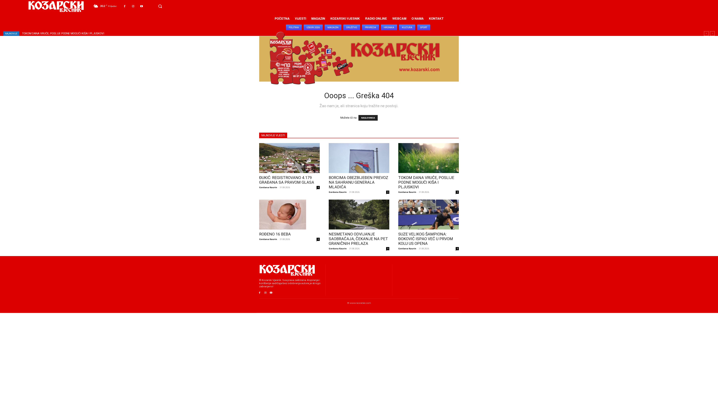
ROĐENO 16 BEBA (33, 33)
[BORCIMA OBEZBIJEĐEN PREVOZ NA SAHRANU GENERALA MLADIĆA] (359, 158)
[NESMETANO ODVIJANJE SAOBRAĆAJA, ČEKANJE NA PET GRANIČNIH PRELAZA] (359, 214)
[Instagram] (133, 6)
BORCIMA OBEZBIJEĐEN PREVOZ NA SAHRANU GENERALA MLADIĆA (358, 182)
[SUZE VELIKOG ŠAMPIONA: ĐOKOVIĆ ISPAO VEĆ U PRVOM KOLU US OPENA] (428, 214)
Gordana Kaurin (268, 187)
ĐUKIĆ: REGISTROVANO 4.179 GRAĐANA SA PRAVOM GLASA (286, 180)
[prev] (706, 33)
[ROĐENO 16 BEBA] (289, 214)
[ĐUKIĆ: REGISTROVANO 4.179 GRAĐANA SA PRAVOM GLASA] (289, 158)
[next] (712, 33)
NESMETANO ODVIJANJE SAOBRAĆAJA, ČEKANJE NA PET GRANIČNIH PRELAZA (72, 33)
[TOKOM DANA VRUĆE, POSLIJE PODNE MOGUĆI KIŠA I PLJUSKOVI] (428, 158)
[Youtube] (141, 6)
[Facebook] (124, 6)
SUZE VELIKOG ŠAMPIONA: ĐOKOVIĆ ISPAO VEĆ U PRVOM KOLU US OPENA (425, 239)
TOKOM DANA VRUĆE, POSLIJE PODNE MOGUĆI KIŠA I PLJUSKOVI (426, 182)
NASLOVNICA (368, 118)
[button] (160, 6)
